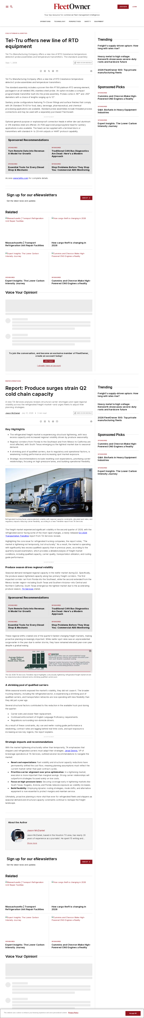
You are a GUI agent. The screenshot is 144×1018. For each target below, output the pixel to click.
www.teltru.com (20, 178)
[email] (57, 71)
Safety (87, 21)
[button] (7, 6)
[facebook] (41, 71)
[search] (11, 6)
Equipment (99, 21)
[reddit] (53, 71)
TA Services (27, 589)
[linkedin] (45, 71)
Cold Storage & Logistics (16, 33)
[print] (91, 71)
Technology (59, 21)
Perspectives (75, 21)
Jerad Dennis (71, 750)
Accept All (133, 1013)
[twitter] (49, 71)
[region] (72, 1013)
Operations (45, 21)
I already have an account (49, 365)
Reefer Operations (13, 381)
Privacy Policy (73, 1013)
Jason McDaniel (12, 413)
